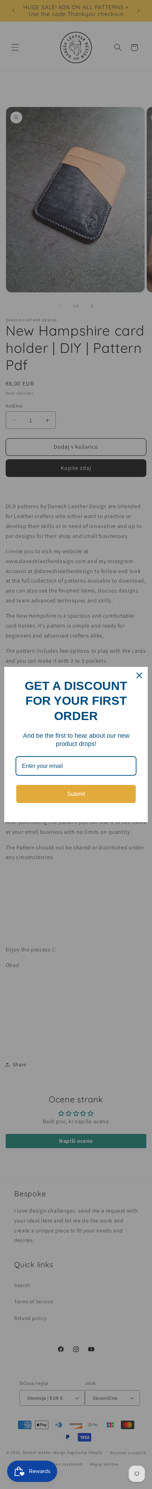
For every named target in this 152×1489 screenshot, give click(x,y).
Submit (76, 794)
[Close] (139, 675)
